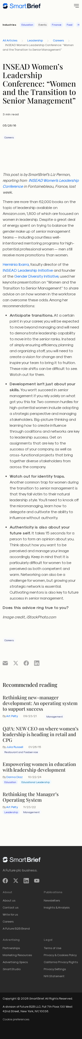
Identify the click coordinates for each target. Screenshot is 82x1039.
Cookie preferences (16, 1019)
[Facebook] (5, 881)
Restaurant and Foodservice (21, 751)
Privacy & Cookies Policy (60, 955)
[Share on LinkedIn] (36, 663)
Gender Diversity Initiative (36, 276)
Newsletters (52, 900)
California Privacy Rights (61, 962)
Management (54, 716)
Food (69, 24)
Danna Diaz (14, 777)
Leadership (35, 40)
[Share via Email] (5, 663)
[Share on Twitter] (15, 663)
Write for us (10, 914)
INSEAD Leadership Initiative (28, 270)
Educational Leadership (35, 782)
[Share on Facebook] (26, 663)
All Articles (10, 40)
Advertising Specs (15, 962)
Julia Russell (14, 747)
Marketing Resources (17, 955)
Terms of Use (52, 948)
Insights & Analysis (57, 907)
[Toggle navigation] (75, 6)
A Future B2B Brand (16, 928)
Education (27, 24)
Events (42, 24)
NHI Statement (54, 976)
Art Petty (12, 716)
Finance (56, 24)
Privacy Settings (55, 969)
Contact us (10, 907)
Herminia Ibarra (16, 264)
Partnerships (11, 948)
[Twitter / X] (15, 881)
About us (9, 900)
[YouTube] (36, 881)
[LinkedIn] (26, 881)
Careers (58, 40)
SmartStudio (12, 969)
